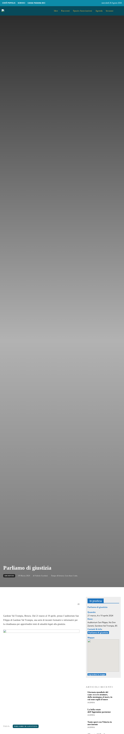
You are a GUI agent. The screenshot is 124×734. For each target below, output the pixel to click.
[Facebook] (91, 3)
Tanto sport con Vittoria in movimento (100, 723)
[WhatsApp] (43, 606)
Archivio (9, 576)
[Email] (50, 606)
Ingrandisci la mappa (96, 674)
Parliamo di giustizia (25, 726)
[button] (119, 11)
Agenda (91, 702)
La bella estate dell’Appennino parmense (99, 710)
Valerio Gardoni (41, 576)
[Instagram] (97, 3)
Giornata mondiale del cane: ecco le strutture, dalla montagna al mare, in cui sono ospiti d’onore (100, 696)
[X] (36, 606)
